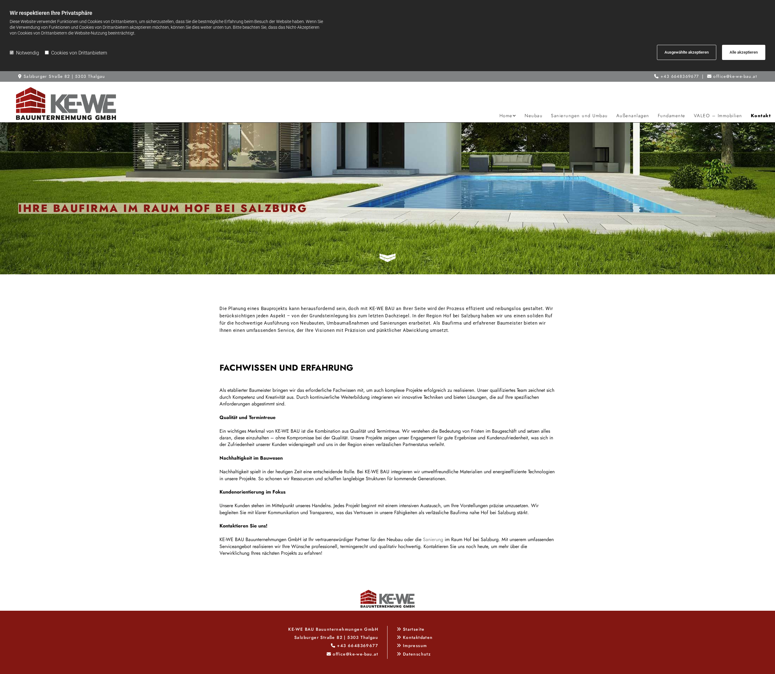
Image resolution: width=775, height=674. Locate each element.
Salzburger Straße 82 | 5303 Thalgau (64, 76)
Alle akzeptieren (744, 52)
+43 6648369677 (680, 76)
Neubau (533, 115)
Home (506, 115)
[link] (508, 115)
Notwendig (27, 53)
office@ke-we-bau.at (735, 76)
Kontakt (761, 115)
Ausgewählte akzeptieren (687, 52)
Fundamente (671, 115)
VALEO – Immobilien (718, 115)
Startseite (414, 629)
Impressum (415, 646)
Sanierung (433, 539)
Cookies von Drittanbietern (79, 53)
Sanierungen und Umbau (579, 115)
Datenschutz (417, 654)
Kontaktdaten (418, 637)
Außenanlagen (632, 115)
